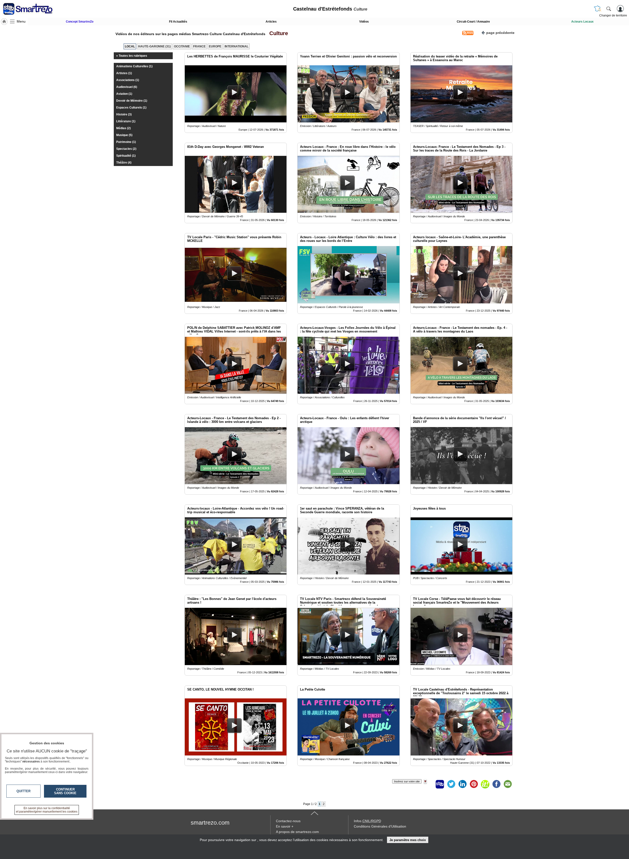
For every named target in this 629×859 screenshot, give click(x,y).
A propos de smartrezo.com (297, 832)
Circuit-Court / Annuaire (473, 21)
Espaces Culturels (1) (131, 107)
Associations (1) (127, 80)
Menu (21, 21)
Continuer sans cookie (65, 791)
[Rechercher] (608, 8)
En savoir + (284, 826)
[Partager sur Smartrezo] (440, 784)
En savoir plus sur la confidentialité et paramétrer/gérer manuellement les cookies (46, 809)
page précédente (500, 33)
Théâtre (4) (123, 162)
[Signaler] (428, 784)
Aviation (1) (124, 94)
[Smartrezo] (34, 9)
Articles (271, 21)
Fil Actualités (178, 21)
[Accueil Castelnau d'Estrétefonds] (4, 21)
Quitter (23, 791)
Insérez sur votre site (407, 781)
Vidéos (364, 21)
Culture (277, 33)
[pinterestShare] (474, 784)
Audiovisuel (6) (126, 87)
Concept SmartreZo (79, 21)
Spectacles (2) (126, 149)
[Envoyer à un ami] (508, 784)
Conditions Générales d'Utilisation (380, 826)
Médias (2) (123, 128)
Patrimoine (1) (126, 142)
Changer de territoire (613, 15)
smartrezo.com (210, 822)
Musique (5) (124, 135)
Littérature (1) (125, 121)
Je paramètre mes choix (407, 840)
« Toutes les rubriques (131, 55)
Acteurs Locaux (582, 21)
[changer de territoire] (597, 8)
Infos (367, 821)
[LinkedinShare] (462, 784)
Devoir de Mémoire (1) (131, 100)
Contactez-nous (288, 821)
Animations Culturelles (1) (134, 66)
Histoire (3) (124, 114)
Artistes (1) (124, 73)
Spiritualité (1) (126, 155)
